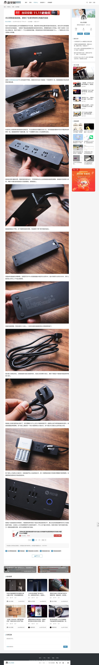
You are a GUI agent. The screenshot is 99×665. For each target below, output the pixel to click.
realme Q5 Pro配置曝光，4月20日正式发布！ (89, 131)
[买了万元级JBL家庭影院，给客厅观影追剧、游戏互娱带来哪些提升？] (77, 114)
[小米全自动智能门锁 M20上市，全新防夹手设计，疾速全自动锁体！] (37, 585)
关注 (81, 33)
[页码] (45, 540)
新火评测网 (8, 21)
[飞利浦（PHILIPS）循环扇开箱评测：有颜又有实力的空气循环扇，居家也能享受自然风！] (15, 611)
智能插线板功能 (46, 551)
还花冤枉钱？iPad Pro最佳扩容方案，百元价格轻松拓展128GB (88, 92)
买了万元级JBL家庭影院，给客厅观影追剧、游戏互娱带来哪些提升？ (88, 114)
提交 (65, 646)
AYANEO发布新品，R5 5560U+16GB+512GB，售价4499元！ (78, 163)
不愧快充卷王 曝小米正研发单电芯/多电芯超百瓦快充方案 (89, 152)
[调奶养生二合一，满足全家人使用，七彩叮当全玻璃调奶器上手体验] (77, 99)
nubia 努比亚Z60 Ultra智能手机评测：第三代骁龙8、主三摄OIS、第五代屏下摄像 (89, 163)
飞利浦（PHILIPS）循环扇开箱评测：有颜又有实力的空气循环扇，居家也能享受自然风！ (15, 620)
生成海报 (52, 662)
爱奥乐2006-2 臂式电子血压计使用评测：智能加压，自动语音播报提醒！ (58, 594)
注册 (94, 2)
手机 (44, 658)
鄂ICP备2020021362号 (56, 660)
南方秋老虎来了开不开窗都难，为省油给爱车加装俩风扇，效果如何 (58, 620)
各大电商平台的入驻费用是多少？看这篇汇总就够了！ (78, 142)
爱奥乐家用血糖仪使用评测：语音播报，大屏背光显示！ (78, 152)
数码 (49, 658)
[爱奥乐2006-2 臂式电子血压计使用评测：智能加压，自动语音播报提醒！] (59, 585)
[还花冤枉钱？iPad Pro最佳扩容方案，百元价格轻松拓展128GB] (77, 91)
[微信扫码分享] (57, 662)
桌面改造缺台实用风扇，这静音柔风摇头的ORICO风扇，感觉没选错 (37, 620)
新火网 (43, 660)
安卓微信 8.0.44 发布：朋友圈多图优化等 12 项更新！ (89, 142)
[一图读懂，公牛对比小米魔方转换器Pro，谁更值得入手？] (77, 84)
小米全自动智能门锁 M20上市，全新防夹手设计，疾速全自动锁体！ (37, 594)
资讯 (30, 2)
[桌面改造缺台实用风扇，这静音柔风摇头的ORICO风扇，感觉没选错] (37, 611)
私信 (88, 33)
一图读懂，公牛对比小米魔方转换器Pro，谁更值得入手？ (88, 84)
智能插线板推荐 (57, 551)
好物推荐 (50, 2)
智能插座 (22, 551)
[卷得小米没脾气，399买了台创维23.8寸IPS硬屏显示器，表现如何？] (77, 106)
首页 (26, 2)
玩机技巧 (42, 2)
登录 (90, 2)
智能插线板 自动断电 (33, 551)
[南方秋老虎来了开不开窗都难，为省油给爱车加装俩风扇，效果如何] (59, 611)
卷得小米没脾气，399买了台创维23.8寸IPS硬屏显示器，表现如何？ (87, 106)
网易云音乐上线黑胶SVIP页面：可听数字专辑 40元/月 (78, 131)
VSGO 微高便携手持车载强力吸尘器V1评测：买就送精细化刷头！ (15, 594)
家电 (57, 658)
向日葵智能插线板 (13, 80)
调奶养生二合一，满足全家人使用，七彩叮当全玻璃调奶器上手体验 (88, 99)
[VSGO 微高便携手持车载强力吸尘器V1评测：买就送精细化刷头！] (15, 585)
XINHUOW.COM (66, 660)
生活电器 (30, 21)
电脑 (53, 658)
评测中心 (36, 2)
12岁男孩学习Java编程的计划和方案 (83, 41)
